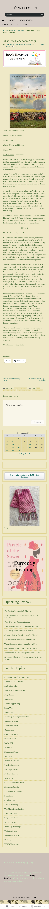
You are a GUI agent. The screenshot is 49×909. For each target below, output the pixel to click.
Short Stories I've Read (14, 783)
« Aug (21, 453)
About (11, 20)
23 (19, 448)
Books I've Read (17, 31)
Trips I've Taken (11, 818)
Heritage (8, 756)
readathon (8, 778)
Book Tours (9, 712)
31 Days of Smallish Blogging (16, 677)
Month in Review (11, 761)
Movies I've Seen (11, 765)
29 (13, 451)
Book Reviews (26, 20)
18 (30, 445)
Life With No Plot (24, 8)
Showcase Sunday (12, 787)
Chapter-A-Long (11, 734)
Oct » (27, 453)
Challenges (9, 730)
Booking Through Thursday (16, 717)
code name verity (24, 390)
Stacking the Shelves (13, 791)
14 (7, 445)
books (13, 390)
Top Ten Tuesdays (12, 813)
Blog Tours (9, 695)
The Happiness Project (14, 809)
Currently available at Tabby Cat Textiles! (24, 476)
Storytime (8, 796)
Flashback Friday (11, 752)
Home (6, 31)
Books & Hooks (11, 721)
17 (24, 445)
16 (19, 445)
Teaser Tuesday (11, 805)
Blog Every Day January (14, 690)
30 (19, 451)
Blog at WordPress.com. (24, 898)
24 (24, 448)
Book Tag (8, 708)
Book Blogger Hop (12, 704)
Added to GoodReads (13, 682)
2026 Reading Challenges (14, 25)
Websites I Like (10, 831)
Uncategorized (10, 822)
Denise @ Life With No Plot (19, 45)
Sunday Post (9, 800)
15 (13, 445)
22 (13, 448)
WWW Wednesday (12, 844)
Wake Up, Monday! (12, 827)
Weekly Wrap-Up (11, 835)
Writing (7, 840)
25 (30, 448)
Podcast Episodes (11, 774)
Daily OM (8, 743)
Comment (37, 422)
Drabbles (8, 748)
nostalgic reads (11, 770)
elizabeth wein (37, 390)
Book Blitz (8, 699)
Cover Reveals (10, 739)
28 (7, 451)
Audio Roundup (11, 686)
